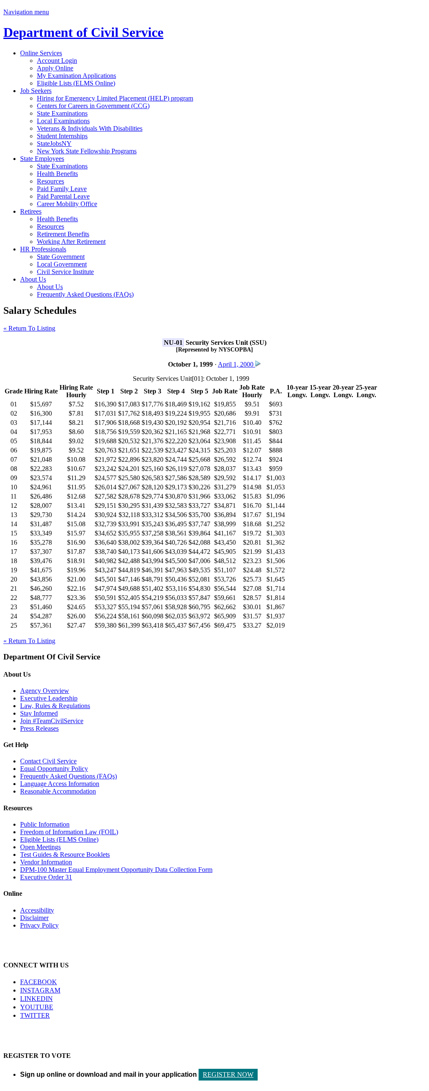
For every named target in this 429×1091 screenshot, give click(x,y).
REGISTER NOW (228, 1074)
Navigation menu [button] (26, 12)
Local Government (62, 264)
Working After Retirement (71, 241)
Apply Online (55, 68)
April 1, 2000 (236, 364)
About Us (33, 279)
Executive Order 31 (46, 877)
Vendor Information (46, 862)
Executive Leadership (49, 698)
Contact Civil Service (48, 761)
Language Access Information (59, 783)
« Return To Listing (29, 328)
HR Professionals (43, 249)
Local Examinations (63, 120)
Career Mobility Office (67, 203)
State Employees (42, 158)
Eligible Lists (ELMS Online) (76, 83)
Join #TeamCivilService (51, 720)
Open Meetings (40, 847)
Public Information (45, 824)
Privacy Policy (39, 925)
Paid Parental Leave (63, 196)
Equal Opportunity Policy (54, 768)
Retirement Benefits (63, 234)
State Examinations (62, 113)
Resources (50, 181)
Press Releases (39, 728)
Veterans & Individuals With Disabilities (89, 128)
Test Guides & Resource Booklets (65, 854)
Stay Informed (39, 713)
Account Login (57, 60)
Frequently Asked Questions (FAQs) (85, 294)
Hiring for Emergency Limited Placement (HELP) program (115, 98)
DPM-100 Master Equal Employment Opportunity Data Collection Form (116, 869)
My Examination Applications (76, 75)
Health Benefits (57, 173)
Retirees (30, 211)
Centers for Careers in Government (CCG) (93, 105)
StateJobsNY (54, 143)
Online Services (41, 53)
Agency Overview (44, 690)
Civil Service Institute (65, 271)
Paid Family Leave (62, 188)
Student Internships (62, 136)
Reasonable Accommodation (58, 791)
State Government (61, 256)
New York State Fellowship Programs (87, 151)
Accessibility (37, 910)
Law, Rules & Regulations (55, 705)
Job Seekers (36, 90)
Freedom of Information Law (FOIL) (69, 831)
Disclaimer (34, 917)
